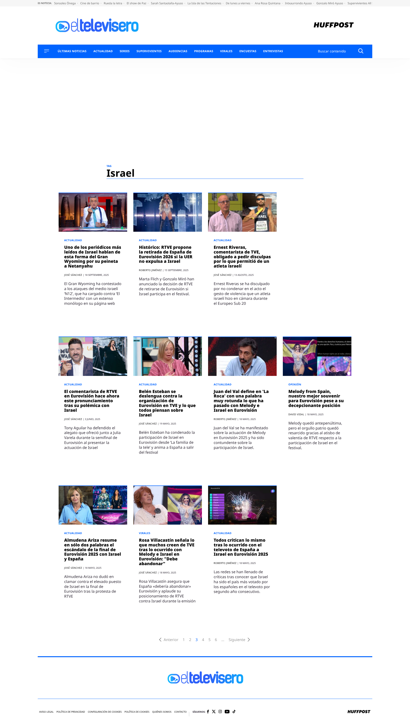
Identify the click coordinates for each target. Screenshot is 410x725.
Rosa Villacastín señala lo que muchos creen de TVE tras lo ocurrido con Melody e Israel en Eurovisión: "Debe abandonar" (167, 552)
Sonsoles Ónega (65, 3)
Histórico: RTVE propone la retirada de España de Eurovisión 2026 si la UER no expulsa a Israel (165, 254)
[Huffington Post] (333, 25)
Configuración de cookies (105, 711)
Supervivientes (149, 51)
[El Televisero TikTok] (234, 712)
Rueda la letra (113, 3)
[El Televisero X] (214, 712)
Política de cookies (137, 711)
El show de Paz (137, 3)
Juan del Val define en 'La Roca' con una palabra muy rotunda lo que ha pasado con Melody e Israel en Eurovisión (241, 401)
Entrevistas (273, 51)
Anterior (171, 639)
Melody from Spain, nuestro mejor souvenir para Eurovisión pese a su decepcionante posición (316, 398)
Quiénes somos (161, 711)
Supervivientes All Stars (363, 3)
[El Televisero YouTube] (227, 712)
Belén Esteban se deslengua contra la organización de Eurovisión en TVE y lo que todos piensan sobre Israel (167, 403)
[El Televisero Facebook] (208, 712)
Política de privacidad (70, 711)
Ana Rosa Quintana (268, 3)
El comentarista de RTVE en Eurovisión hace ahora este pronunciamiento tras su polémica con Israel (91, 401)
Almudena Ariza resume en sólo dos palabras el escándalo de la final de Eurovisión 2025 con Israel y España (92, 549)
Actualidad (103, 51)
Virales (226, 51)
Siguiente (236, 639)
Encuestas (247, 51)
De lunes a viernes (238, 3)
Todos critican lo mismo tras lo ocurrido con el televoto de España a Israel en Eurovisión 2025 (241, 547)
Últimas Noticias (72, 51)
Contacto (180, 711)
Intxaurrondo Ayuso (298, 3)
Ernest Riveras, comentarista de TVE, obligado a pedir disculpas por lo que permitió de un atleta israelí (242, 257)
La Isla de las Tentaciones (204, 3)
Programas (203, 51)
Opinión (295, 384)
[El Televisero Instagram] (220, 712)
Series (125, 51)
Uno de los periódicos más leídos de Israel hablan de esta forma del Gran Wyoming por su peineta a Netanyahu (92, 257)
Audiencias (177, 51)
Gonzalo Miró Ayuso (330, 3)
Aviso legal (46, 711)
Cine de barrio (90, 3)
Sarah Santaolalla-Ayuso (167, 3)
